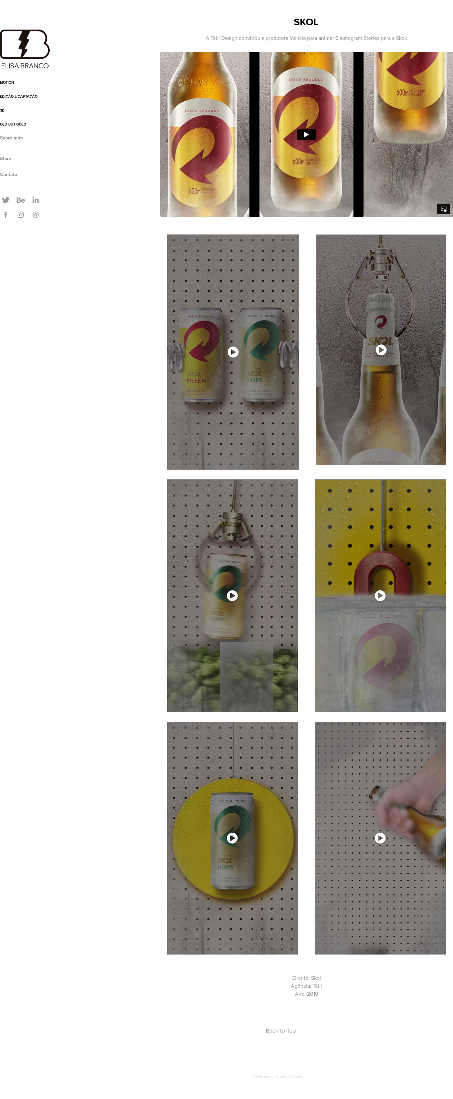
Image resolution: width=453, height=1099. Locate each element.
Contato (8, 174)
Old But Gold (13, 124)
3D (2, 110)
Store (5, 158)
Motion (7, 82)
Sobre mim (11, 138)
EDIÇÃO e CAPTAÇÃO (18, 96)
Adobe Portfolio (288, 1076)
